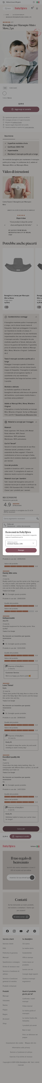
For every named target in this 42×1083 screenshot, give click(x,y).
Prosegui (21, 550)
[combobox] (21, 543)
